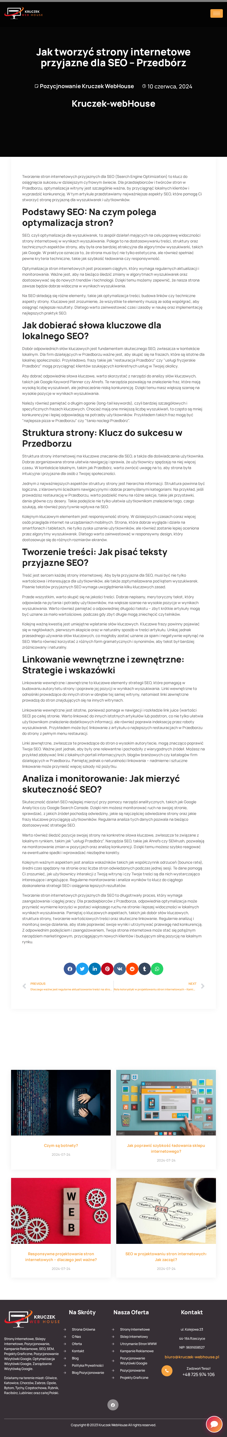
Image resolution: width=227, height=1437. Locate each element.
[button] (70, 969)
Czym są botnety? (61, 1145)
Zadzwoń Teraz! (199, 1368)
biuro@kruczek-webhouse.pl (192, 1356)
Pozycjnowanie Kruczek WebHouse (87, 86)
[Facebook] (112, 1404)
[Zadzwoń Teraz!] (166, 1370)
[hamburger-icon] (216, 13)
